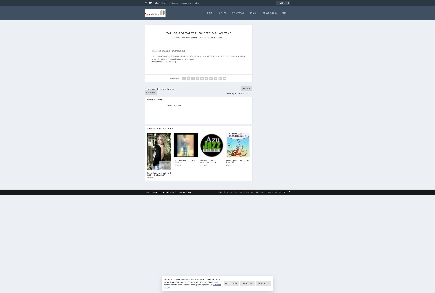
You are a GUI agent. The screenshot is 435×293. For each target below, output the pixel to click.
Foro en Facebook (216, 38)
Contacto (282, 192)
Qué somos (260, 192)
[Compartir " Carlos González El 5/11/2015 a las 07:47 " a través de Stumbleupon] (215, 78)
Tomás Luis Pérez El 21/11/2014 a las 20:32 (209, 162)
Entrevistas (238, 13)
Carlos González (191, 38)
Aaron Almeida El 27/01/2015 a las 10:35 (185, 162)
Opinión (253, 13)
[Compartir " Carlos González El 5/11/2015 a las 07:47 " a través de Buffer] (211, 78)
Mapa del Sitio (223, 192)
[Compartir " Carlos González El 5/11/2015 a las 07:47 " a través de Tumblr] (197, 78)
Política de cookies (247, 192)
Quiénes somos (271, 192)
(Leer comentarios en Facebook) (164, 62)
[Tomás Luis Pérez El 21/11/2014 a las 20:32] (212, 145)
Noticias (222, 13)
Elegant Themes (161, 192)
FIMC (284, 13)
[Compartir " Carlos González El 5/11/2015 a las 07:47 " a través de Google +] (193, 78)
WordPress (186, 192)
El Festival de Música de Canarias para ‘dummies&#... (180, 3)
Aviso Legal (234, 192)
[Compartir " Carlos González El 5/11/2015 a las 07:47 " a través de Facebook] (184, 78)
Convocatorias (270, 13)
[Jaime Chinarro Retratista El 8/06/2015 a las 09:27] (159, 151)
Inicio (209, 13)
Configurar (263, 283)
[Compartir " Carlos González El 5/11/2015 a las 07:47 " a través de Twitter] (188, 78)
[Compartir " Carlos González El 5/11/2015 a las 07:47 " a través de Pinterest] (202, 78)
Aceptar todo (231, 283)
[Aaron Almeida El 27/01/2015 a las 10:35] (186, 145)
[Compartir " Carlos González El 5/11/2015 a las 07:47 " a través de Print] (224, 78)
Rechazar (247, 283)
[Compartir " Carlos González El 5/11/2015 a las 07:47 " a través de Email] (220, 78)
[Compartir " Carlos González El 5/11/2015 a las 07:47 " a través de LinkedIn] (206, 78)
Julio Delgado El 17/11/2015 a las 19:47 (237, 162)
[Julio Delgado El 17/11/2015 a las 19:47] (238, 145)
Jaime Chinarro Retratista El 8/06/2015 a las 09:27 (159, 174)
